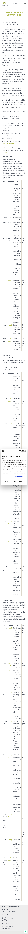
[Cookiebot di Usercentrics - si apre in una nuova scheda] (19, 451)
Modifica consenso (8, 144)
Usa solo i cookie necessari (14, 482)
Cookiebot (6, 152)
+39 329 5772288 (8, 919)
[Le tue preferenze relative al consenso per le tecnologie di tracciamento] (25, 931)
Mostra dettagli (19, 476)
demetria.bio (6, 921)
